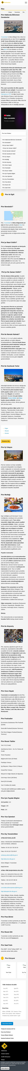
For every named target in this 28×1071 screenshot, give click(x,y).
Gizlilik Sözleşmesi (5, 1056)
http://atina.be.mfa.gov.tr (8, 859)
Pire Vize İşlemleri (7, 176)
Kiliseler (7, 433)
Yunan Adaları (12, 398)
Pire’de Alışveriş (6, 162)
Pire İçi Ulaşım (6, 156)
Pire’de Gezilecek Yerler (8, 154)
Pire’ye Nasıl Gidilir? (7, 145)
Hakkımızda (4, 1050)
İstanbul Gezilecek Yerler (7, 1038)
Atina (5, 49)
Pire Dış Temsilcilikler (8, 179)
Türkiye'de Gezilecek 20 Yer (8, 1028)
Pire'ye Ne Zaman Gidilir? (9, 148)
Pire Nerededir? (6, 142)
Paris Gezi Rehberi (6, 1032)
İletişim (3, 1059)
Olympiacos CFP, (6, 94)
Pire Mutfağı (5, 159)
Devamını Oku (6, 441)
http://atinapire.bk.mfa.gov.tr (9, 891)
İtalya (20, 398)
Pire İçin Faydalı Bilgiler (8, 173)
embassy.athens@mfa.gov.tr (9, 855)
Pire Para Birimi (6, 182)
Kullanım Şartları (5, 1053)
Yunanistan (4, 37)
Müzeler (7, 431)
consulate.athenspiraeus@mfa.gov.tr (11, 887)
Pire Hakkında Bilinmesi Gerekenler (12, 139)
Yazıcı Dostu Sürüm (7, 1023)
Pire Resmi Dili (6, 185)
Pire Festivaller (6, 168)
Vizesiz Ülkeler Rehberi (7, 1035)
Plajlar (6, 428)
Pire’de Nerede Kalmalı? (9, 151)
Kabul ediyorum (5, 1068)
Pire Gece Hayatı (7, 165)
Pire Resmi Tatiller (7, 170)
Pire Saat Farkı (6, 187)
